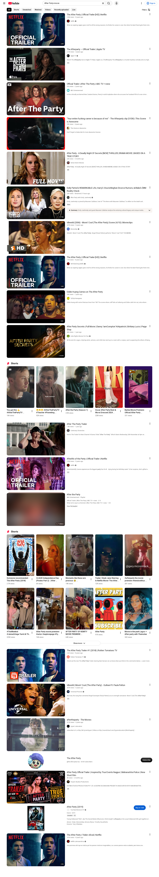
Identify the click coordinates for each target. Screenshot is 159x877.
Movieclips (74, 229)
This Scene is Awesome (78, 128)
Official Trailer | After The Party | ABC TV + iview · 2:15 (84, 500)
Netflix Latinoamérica (77, 841)
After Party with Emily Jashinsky (81, 197)
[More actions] (32, 411)
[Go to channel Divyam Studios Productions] (69, 781)
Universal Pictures (76, 692)
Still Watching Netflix (77, 264)
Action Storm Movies (77, 163)
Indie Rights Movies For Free (80, 336)
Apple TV (73, 56)
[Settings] (141, 3)
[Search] (108, 3)
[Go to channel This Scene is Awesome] (69, 128)
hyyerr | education (76, 726)
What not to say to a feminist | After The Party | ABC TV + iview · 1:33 (89, 503)
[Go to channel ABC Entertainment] (69, 90)
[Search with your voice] (116, 3)
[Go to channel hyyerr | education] (69, 726)
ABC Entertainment (77, 90)
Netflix (72, 21)
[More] (149, 210)
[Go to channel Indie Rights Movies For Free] (69, 336)
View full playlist (72, 506)
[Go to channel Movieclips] (69, 229)
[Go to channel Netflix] (69, 21)
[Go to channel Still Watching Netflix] (69, 263)
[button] (112, 210)
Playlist (83, 497)
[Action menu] (150, 14)
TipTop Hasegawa (76, 298)
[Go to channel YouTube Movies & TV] (69, 809)
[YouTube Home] (14, 3)
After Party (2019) (75, 807)
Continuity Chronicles (77, 430)
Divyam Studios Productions (80, 782)
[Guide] (4, 3)
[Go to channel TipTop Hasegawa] (69, 298)
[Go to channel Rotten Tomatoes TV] (69, 657)
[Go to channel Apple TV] (69, 55)
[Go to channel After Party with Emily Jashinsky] (69, 197)
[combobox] (73, 3)
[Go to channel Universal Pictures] (69, 691)
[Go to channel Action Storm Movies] (69, 162)
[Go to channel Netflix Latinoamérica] (69, 841)
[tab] (9, 10)
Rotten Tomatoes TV (77, 657)
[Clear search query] (103, 3)
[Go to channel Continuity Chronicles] (69, 430)
